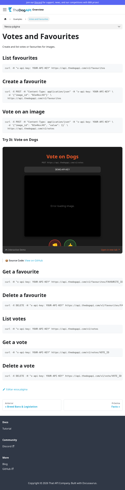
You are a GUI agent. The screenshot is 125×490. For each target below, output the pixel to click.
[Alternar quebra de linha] (113, 281)
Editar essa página (16, 389)
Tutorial (6, 428)
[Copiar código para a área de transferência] (118, 67)
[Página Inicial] (5, 19)
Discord (38, 2)
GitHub (6, 469)
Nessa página (12, 26)
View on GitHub (34, 260)
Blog (5, 464)
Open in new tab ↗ (110, 249)
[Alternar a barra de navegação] (4, 9)
